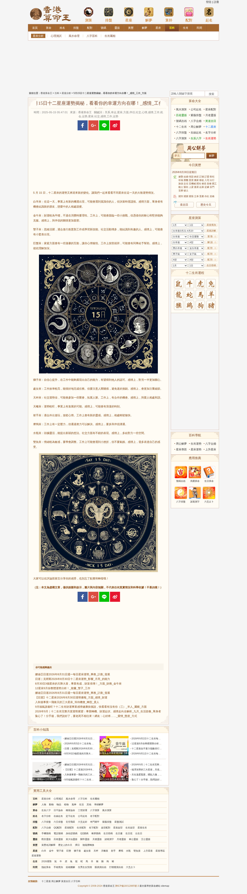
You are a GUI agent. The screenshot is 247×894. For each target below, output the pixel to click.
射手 (113, 850)
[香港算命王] (50, 5)
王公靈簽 (145, 839)
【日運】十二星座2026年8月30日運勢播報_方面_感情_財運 (71, 697)
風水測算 (107, 810)
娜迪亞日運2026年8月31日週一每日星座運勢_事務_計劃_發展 (72, 674)
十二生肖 (181, 126)
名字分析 (46, 816)
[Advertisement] (123, 65)
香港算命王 (46, 93)
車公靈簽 (133, 839)
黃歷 (35, 845)
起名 (209, 20)
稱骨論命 (70, 810)
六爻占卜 (130, 867)
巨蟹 (68, 850)
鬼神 (74, 804)
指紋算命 (46, 867)
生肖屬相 (110, 35)
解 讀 (210, 242)
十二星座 (210, 126)
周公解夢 (196, 126)
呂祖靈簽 (58, 839)
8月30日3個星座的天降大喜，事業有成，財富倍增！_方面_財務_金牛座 (78, 683)
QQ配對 (58, 827)
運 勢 (210, 236)
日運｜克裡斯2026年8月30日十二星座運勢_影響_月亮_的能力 (72, 678)
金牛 (51, 850)
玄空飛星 (70, 822)
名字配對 (94, 816)
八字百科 (92, 35)
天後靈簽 (97, 839)
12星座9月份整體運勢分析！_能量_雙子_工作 (62, 688)
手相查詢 (58, 867)
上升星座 (148, 850)
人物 (43, 804)
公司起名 (82, 816)
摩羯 (120, 850)
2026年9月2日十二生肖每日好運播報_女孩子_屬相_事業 (161, 738)
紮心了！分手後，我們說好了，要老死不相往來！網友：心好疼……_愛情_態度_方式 (86, 716)
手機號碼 (46, 833)
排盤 (108, 20)
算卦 (168, 20)
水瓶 (128, 850)
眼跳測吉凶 (100, 867)
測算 (88, 20)
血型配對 (105, 827)
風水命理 (74, 35)
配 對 (210, 248)
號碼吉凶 (181, 120)
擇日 (77, 845)
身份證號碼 (71, 833)
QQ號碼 (84, 833)
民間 (35, 867)
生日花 (128, 833)
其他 (89, 804)
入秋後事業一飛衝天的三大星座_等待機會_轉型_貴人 (67, 702)
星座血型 (118, 827)
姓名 (35, 816)
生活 (81, 804)
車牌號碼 (96, 833)
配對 (188, 20)
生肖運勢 (210, 138)
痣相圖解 (70, 867)
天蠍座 (104, 850)
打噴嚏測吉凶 (116, 867)
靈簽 (35, 839)
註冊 (216, 1)
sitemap (165, 886)
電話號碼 (58, 833)
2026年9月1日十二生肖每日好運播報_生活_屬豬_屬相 (160, 753)
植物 (66, 804)
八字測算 (94, 810)
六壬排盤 (58, 822)
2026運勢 (46, 861)
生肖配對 (81, 827)
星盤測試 (119, 822)
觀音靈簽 (46, 839)
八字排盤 (46, 822)
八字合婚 (46, 827)
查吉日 (184, 204)
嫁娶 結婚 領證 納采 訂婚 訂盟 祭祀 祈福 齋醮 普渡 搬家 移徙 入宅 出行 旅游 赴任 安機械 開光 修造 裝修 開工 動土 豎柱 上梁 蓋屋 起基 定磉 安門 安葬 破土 (197, 183)
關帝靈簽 (85, 839)
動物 (51, 804)
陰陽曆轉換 (88, 845)
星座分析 (38, 35)
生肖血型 (130, 827)
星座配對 (69, 827)
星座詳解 (211, 230)
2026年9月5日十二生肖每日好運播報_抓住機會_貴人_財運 (94, 743)
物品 (59, 804)
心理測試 (56, 35)
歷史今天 (205, 204)
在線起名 (58, 816)
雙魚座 (137, 850)
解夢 (148, 20)
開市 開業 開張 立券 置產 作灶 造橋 (196, 196)
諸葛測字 (109, 839)
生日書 (119, 833)
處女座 (87, 850)
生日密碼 (108, 833)
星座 (128, 20)
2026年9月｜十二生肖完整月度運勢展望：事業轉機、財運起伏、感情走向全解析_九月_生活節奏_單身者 (98, 711)
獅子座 (77, 850)
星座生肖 (142, 827)
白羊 (43, 850)
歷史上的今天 (65, 845)
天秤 (96, 850)
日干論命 (58, 810)
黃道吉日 (210, 120)
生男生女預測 (85, 867)
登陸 (208, 1)
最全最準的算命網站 (150, 886)
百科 (57, 93)
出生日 (138, 833)
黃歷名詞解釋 (48, 845)
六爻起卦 (82, 822)
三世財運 (82, 810)
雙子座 (60, 850)
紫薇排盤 (107, 822)
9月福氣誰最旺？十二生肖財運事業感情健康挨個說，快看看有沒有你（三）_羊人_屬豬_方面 (91, 706)
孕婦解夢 (98, 804)
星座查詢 (211, 225)
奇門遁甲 (94, 822)
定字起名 (70, 816)
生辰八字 (46, 810)
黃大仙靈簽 (71, 839)
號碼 (35, 833)
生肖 (35, 861)
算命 (35, 810)
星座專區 (160, 850)
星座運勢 (36, 855)
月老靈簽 (121, 839)
